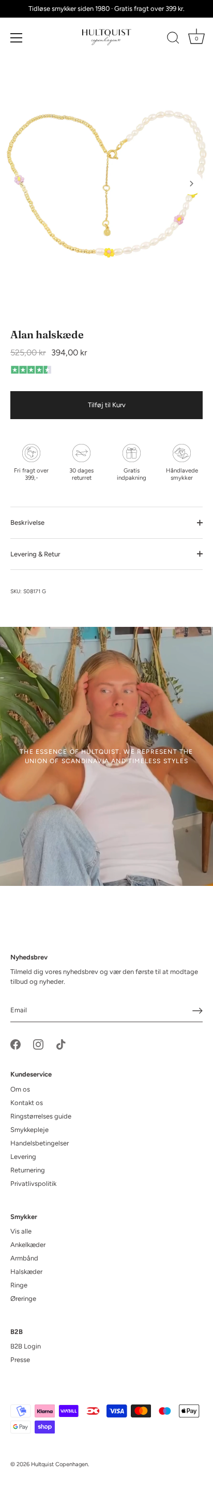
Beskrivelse (27, 522)
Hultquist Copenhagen (59, 1464)
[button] (21, 183)
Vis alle (21, 1231)
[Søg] (173, 39)
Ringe (18, 1285)
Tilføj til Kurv (107, 405)
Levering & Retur (35, 554)
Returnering (27, 1170)
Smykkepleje (29, 1130)
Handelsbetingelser (39, 1143)
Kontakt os (26, 1103)
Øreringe (23, 1298)
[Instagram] (38, 1044)
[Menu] (16, 37)
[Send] (197, 1011)
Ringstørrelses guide (40, 1116)
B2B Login (25, 1346)
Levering (23, 1156)
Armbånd (24, 1258)
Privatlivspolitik (33, 1183)
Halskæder (26, 1271)
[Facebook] (15, 1044)
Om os (20, 1089)
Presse (20, 1360)
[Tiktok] (61, 1044)
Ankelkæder (27, 1245)
